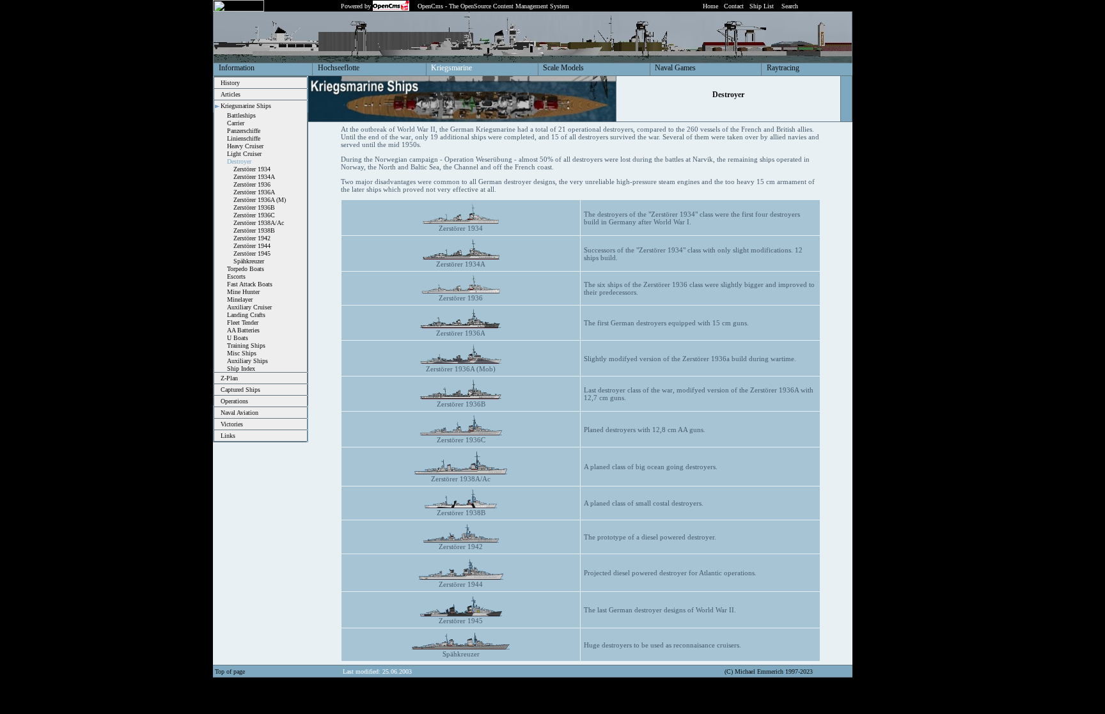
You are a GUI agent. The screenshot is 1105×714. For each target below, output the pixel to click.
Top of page (230, 671)
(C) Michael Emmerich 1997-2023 (769, 671)
